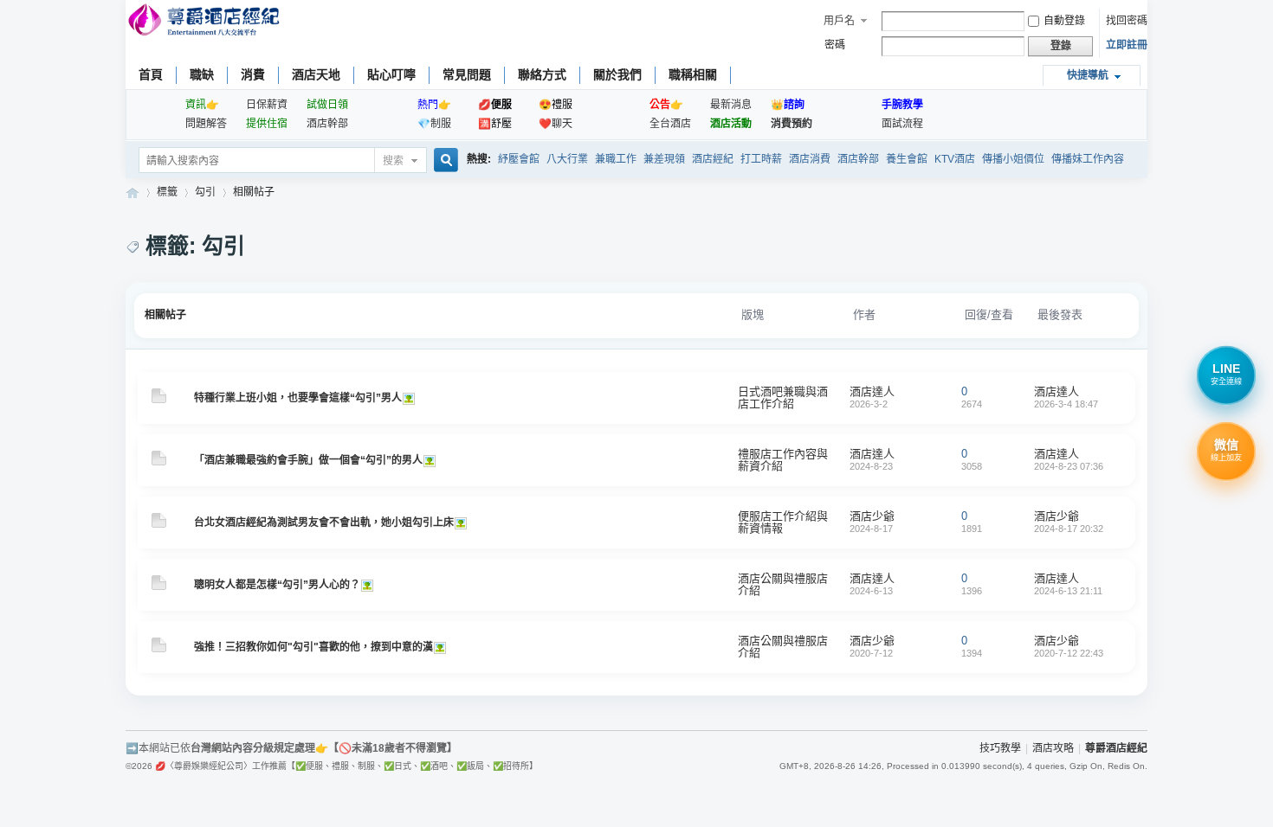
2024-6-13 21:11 (1068, 591)
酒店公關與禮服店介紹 (783, 584)
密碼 (834, 45)
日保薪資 (267, 105)
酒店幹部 (327, 124)
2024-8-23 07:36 (1068, 466)
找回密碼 (1126, 21)
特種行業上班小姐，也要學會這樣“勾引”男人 (298, 398)
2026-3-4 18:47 (1066, 404)
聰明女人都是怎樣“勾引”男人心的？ (277, 585)
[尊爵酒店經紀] (206, 22)
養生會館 (906, 159)
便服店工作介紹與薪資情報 (783, 522)
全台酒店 (670, 124)
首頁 (151, 74)
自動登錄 (1064, 21)
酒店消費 (809, 159)
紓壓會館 (519, 159)
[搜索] (443, 161)
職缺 (202, 74)
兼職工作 (615, 159)
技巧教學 (1000, 748)
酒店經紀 (712, 159)
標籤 (167, 192)
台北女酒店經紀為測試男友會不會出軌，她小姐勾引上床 (324, 522)
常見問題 (467, 74)
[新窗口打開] (159, 400)
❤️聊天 (555, 124)
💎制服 (434, 124)
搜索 (393, 161)
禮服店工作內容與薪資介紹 (783, 459)
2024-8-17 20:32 (1068, 528)
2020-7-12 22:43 (1068, 653)
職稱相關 (693, 74)
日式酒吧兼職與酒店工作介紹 (783, 397)
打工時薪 (761, 159)
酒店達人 (872, 391)
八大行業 (567, 159)
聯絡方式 (542, 74)
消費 (253, 74)
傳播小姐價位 (1013, 159)
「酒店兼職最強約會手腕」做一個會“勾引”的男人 (308, 460)
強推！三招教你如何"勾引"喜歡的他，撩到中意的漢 (313, 647)
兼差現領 (664, 159)
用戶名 (839, 21)
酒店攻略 (1053, 748)
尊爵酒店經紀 (132, 192)
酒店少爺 (872, 516)
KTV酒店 (954, 159)
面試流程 (902, 124)
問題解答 (206, 124)
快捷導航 (1087, 75)
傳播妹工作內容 (1087, 159)
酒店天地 (316, 74)
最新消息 (731, 105)
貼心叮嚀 (391, 74)
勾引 (205, 192)
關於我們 (617, 74)
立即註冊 (1126, 45)
